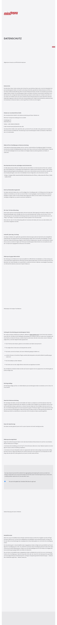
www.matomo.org (34, 335)
